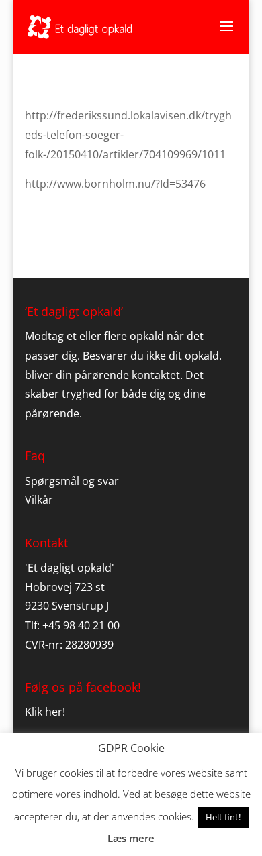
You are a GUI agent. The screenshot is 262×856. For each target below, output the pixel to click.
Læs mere (131, 838)
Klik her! (45, 711)
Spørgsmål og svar (72, 481)
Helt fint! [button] (223, 817)
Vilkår (39, 499)
